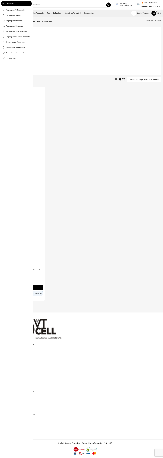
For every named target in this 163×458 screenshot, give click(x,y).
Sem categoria (16, 40)
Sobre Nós (16, 395)
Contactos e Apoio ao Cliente (23, 391)
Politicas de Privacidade (21, 375)
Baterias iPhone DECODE (20, 36)
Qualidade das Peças (20, 419)
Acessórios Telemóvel (18, 52)
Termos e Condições (19, 371)
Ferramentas (15, 44)
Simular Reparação (19, 411)
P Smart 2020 (15, 56)
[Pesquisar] (108, 5)
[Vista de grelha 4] (123, 79)
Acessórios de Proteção (19, 60)
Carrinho (15, 434)
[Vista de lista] (116, 79)
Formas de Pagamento (20, 383)
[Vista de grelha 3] (120, 79)
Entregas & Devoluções (21, 387)
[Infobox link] (124, 5)
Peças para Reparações (19, 48)
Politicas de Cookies (19, 379)
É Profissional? (17, 406)
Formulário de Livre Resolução (23, 415)
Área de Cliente (18, 430)
